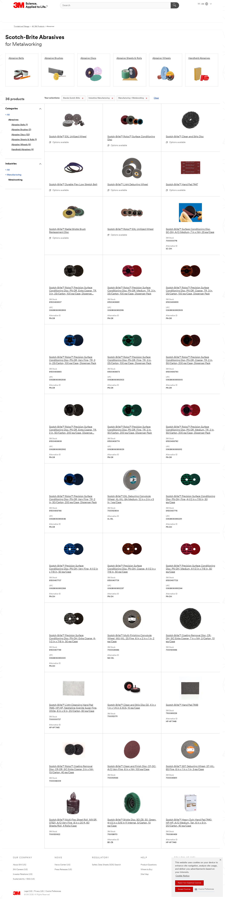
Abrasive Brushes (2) (21, 130)
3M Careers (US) (20, 870)
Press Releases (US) (63, 870)
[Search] (175, 5)
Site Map (145, 874)
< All (7, 115)
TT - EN (201, 4)
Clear (156, 98)
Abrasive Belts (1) (19, 125)
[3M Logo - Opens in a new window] (30, 5)
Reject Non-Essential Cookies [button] (189, 883)
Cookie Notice (182, 876)
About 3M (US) (19, 865)
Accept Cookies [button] (184, 889)
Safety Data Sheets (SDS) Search (106, 865)
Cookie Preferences (53, 891)
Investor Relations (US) (22, 874)
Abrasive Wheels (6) (21, 145)
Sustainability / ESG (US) (24, 879)
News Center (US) (62, 865)
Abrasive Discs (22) (20, 135)
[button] (204, 889)
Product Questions (149, 865)
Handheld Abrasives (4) (22, 149)
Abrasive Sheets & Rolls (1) (24, 140)
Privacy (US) (39, 891)
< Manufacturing (13, 175)
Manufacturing (99, 98)
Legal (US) (28, 891)
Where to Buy (146, 870)
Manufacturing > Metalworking (131, 98)
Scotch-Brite (71, 98)
